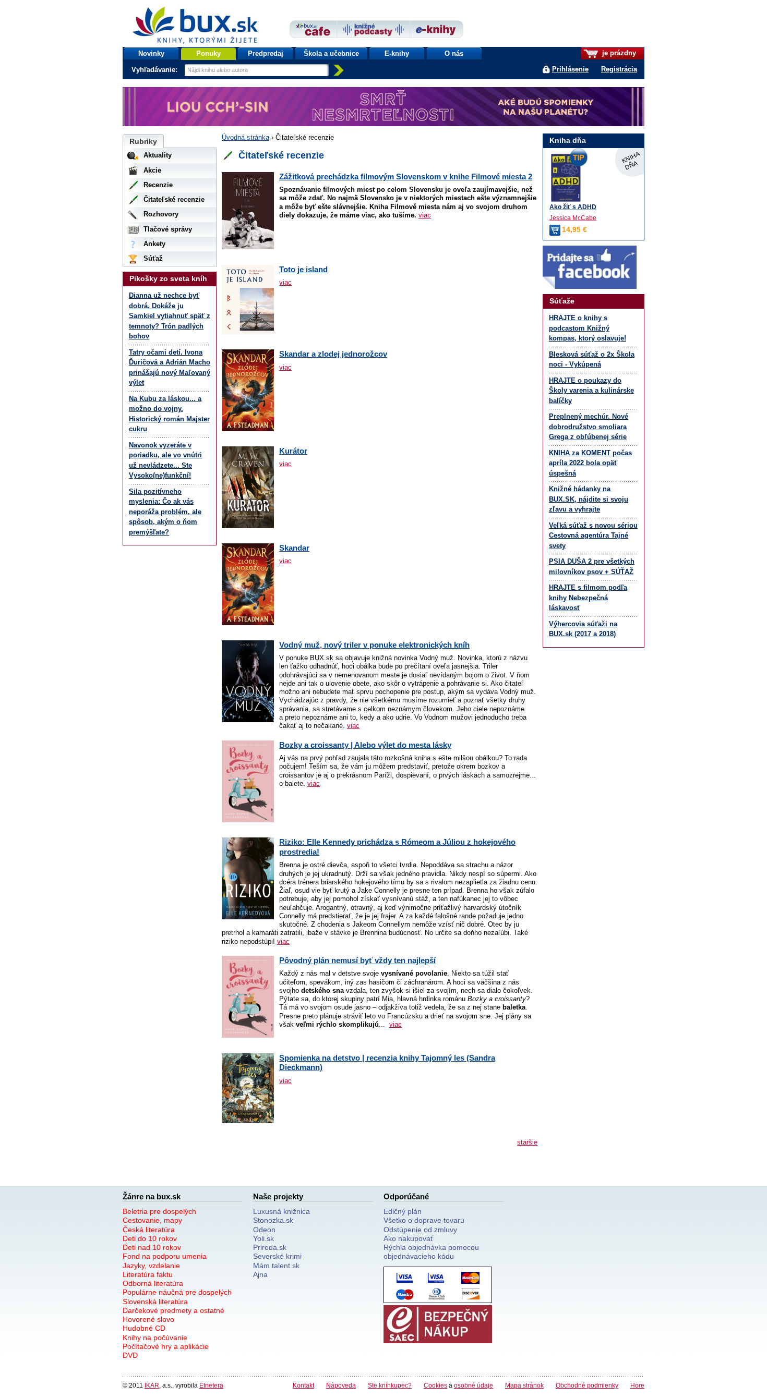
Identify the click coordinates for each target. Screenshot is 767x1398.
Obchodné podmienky (587, 1385)
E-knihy (397, 53)
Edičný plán (403, 1211)
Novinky (151, 53)
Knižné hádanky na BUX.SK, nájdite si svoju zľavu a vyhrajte (588, 499)
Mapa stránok (524, 1385)
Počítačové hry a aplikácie (166, 1346)
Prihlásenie (570, 69)
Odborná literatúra (153, 1283)
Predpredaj (265, 53)
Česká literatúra (149, 1229)
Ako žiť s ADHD (572, 206)
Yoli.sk (263, 1238)
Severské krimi (277, 1256)
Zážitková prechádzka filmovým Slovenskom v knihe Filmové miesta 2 (405, 176)
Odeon (264, 1229)
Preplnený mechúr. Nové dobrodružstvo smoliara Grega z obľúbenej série (588, 426)
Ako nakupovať (408, 1238)
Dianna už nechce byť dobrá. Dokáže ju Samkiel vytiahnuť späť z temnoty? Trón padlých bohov (169, 315)
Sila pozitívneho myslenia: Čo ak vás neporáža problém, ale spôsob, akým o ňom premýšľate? (165, 512)
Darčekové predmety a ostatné (173, 1310)
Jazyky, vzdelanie (151, 1265)
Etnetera (211, 1385)
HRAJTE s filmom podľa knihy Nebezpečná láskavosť (588, 597)
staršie (527, 1142)
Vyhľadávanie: (155, 70)
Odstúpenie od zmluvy (420, 1229)
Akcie (152, 170)
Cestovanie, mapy (152, 1220)
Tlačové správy (167, 229)
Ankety (154, 244)
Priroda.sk (269, 1247)
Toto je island (303, 269)
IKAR (152, 1385)
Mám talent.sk (276, 1265)
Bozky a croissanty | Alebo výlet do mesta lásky (365, 744)
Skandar (294, 547)
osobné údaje (473, 1385)
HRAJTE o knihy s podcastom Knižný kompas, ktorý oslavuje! (587, 328)
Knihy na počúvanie (155, 1337)
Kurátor (293, 450)
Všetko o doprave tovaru (424, 1220)
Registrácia (619, 69)
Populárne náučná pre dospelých (177, 1292)
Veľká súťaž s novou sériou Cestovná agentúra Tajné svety (593, 535)
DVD (130, 1355)
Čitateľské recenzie (174, 199)
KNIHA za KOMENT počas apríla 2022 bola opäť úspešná (590, 463)
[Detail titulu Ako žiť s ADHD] (593, 177)
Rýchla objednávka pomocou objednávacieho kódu (431, 1251)
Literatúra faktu (148, 1274)
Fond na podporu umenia (165, 1256)
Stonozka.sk (273, 1220)
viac (424, 215)
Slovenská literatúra (155, 1301)
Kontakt (303, 1385)
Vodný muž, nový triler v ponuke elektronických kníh (374, 644)
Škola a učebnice (331, 53)
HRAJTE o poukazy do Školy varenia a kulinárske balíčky (591, 390)
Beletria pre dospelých (159, 1211)
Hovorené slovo (148, 1319)
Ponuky (208, 53)
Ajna (260, 1274)
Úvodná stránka (245, 137)
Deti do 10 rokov (150, 1238)
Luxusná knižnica (281, 1211)
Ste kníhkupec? (390, 1385)
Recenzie (158, 185)
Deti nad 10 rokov (152, 1247)
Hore (637, 1385)
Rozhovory (160, 214)
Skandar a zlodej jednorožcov (333, 353)
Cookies (435, 1385)
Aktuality (157, 155)
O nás (454, 53)
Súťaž (153, 258)
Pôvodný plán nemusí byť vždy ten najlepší (357, 960)
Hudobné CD (144, 1328)
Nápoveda (341, 1385)
